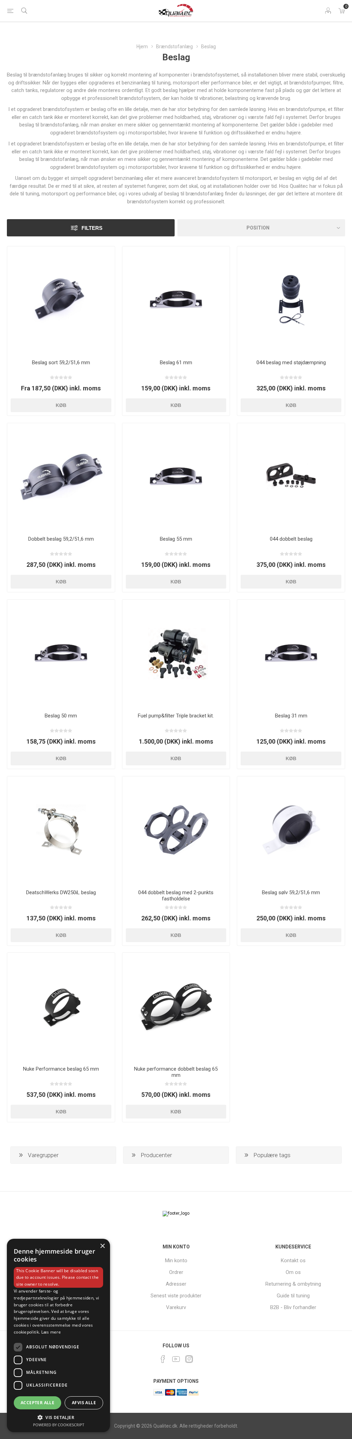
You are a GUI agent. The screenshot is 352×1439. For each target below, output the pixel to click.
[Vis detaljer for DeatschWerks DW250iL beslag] (61, 830)
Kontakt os (293, 1260)
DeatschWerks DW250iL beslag (61, 892)
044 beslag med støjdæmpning (291, 362)
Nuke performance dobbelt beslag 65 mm (176, 1072)
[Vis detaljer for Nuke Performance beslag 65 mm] (61, 1007)
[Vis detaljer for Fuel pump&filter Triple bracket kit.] (176, 653)
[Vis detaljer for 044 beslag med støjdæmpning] (291, 300)
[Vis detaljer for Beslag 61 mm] (176, 300)
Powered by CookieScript (58, 1424)
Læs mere (51, 1332)
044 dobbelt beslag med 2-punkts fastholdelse (175, 895)
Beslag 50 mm (61, 716)
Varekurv (176, 1307)
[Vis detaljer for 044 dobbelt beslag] (291, 477)
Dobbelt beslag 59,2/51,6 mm (61, 539)
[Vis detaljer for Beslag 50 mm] (61, 653)
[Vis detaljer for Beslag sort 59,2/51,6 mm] (61, 300)
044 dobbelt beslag (291, 539)
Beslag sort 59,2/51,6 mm (61, 362)
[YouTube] (176, 1359)
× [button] (102, 1246)
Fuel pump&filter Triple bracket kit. (176, 716)
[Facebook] (162, 1359)
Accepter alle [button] (37, 1403)
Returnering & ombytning (293, 1284)
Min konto (176, 1260)
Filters (91, 228)
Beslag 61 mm (176, 362)
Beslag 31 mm (291, 716)
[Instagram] (189, 1359)
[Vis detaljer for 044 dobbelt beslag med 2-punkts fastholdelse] (176, 830)
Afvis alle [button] (84, 1403)
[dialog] (58, 1335)
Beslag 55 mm (176, 539)
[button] (58, 1417)
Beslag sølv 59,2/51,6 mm (291, 892)
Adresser (176, 1284)
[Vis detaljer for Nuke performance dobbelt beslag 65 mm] (176, 1007)
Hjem (142, 46)
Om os (293, 1272)
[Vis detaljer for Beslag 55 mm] (176, 477)
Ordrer (176, 1272)
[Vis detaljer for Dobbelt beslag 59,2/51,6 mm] (61, 477)
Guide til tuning (293, 1296)
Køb (61, 405)
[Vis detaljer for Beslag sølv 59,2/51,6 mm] (291, 830)
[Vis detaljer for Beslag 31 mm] (291, 653)
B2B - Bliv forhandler (293, 1307)
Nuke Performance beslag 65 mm (61, 1069)
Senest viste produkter (176, 1296)
